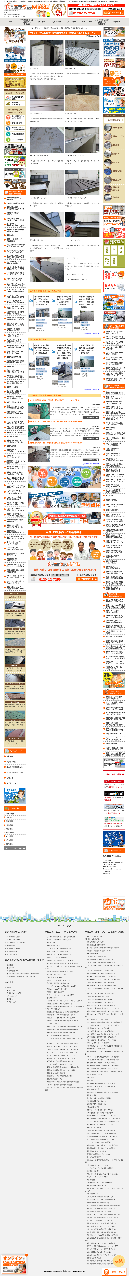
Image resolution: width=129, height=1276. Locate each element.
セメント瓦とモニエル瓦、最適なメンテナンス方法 (103, 1034)
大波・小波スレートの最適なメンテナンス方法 (15, 324)
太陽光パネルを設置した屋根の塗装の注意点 (114, 465)
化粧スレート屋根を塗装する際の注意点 (113, 470)
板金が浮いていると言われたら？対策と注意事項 (115, 647)
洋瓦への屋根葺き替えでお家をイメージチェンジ (15, 478)
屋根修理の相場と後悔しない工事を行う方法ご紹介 (63, 1012)
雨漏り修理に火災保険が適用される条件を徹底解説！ (104, 1264)
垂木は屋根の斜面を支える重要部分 (58, 1035)
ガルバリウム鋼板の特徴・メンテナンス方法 (101, 1130)
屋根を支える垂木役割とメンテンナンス (15, 526)
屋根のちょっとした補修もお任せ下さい (59, 954)
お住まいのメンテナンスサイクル (97, 1165)
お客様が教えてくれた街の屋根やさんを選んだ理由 (23, 974)
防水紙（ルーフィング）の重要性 (97, 1177)
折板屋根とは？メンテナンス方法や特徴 (114, 459)
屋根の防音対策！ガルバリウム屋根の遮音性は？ (115, 379)
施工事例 (41, 22)
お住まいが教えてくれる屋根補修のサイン (114, 418)
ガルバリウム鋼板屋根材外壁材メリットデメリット (115, 374)
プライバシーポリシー (15, 772)
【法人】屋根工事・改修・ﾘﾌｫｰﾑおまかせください (115, 748)
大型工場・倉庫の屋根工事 (55, 992)
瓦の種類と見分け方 (14, 417)
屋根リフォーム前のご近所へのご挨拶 (113, 611)
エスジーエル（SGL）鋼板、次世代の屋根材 (101, 1199)
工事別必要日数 (111, 500)
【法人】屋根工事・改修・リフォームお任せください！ (64, 1001)
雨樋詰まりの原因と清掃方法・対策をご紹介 (61, 1070)
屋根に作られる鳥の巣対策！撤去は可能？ (60, 1076)
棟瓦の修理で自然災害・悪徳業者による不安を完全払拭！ (105, 1071)
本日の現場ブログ (12, 971)
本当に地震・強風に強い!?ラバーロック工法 (101, 1226)
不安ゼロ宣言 (11, 945)
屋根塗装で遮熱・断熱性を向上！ (97, 1104)
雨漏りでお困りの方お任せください (58, 951)
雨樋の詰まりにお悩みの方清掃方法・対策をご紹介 (115, 718)
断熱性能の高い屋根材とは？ (12, 559)
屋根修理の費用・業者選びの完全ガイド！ (15, 208)
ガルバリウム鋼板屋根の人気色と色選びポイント (102, 1002)
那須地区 (9, 821)
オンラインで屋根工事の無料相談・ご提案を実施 (114, 600)
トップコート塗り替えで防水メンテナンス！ (15, 582)
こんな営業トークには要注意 (114, 632)
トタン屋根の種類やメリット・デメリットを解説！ (103, 1025)
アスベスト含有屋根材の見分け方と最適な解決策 (15, 427)
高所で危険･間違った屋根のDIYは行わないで (101, 1139)
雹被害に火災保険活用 (94, 1258)
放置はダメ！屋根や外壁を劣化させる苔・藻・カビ (103, 1217)
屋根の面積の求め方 (14, 357)
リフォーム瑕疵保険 (13, 948)
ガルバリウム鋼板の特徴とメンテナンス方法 (15, 509)
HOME (31, 28)
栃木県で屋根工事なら (15, 767)
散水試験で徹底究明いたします (57, 974)
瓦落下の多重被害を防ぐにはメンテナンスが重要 (114, 520)
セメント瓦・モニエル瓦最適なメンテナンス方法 (15, 307)
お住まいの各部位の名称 (15, 203)
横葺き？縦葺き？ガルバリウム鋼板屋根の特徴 (115, 369)
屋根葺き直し (117, 171)
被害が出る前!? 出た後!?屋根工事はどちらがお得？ (115, 626)
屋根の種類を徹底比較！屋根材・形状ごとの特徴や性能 (104, 1011)
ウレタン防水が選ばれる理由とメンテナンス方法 (15, 268)
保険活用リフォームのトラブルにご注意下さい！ (102, 1208)
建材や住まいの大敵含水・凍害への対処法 (15, 397)
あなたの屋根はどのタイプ (95, 942)
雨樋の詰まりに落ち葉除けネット (57, 1073)
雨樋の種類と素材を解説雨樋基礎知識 (15, 571)
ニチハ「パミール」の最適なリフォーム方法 (101, 962)
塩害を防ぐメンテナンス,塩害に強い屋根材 (16, 462)
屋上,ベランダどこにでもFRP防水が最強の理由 (16, 285)
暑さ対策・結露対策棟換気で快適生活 (99, 1098)
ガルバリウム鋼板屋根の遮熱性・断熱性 (114, 353)
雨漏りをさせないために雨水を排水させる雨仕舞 (15, 407)
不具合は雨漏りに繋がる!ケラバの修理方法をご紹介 (103, 1060)
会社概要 (116, 22)
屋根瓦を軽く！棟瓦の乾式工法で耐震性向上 (114, 536)
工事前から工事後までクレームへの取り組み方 (114, 616)
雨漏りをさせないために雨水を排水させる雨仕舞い (103, 1235)
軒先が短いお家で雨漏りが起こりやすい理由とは (15, 422)
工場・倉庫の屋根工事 (114, 734)
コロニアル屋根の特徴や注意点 (112, 449)
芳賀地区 (9, 817)
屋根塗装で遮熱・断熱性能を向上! (114, 567)
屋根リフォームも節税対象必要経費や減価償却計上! (115, 754)
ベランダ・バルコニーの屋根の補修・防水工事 (61, 986)
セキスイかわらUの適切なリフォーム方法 (100, 959)
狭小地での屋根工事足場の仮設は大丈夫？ (114, 491)
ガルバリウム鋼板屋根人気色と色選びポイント (114, 358)
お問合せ (10, 778)
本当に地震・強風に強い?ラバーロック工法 (16, 352)
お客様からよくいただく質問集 (96, 956)
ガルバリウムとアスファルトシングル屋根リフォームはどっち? (16, 485)
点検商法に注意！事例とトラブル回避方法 (60, 960)
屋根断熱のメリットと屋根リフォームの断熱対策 (15, 565)
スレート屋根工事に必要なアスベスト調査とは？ (15, 576)
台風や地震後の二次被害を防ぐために (114, 531)
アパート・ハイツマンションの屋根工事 (114, 739)
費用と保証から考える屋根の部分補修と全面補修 (62, 1029)
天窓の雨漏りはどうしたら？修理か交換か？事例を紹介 (104, 1046)
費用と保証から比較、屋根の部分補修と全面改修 (115, 413)
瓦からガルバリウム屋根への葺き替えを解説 (114, 343)
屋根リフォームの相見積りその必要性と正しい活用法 (115, 606)
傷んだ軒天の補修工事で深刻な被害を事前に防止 (15, 257)
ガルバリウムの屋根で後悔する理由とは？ (15, 498)
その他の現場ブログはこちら (92, 464)
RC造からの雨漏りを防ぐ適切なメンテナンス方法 (16, 537)
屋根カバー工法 (118, 136)
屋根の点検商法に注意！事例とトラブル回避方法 (114, 642)
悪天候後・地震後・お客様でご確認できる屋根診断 (103, 948)
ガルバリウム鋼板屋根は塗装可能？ (114, 348)
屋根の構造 (11, 235)
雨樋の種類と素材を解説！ (55, 1079)
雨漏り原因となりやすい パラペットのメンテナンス (63, 1046)
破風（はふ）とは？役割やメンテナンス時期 (15, 588)
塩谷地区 (9, 829)
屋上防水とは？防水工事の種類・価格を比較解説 (15, 290)
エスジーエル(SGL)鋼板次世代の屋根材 (15, 503)
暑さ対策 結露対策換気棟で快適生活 (14, 392)
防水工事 (115, 162)
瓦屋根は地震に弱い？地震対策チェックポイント (115, 541)
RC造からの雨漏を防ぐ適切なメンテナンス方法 (102, 1136)
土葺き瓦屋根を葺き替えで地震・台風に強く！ (15, 313)
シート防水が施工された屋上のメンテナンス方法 (15, 273)
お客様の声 (56, 22)
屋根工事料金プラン (53, 945)
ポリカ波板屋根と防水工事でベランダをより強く (115, 713)
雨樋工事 (115, 154)
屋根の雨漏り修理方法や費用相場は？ (15, 531)
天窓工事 (115, 197)
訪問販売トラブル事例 (114, 636)
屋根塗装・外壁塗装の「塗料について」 (99, 951)
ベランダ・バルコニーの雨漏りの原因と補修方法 (15, 296)
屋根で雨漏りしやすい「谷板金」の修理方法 (15, 412)
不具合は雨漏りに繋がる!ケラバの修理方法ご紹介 (16, 245)
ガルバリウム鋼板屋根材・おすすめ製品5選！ (101, 982)
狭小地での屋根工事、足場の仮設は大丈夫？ (101, 973)
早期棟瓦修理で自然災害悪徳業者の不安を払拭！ (15, 318)
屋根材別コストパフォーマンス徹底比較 (15, 450)
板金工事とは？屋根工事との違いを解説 (15, 225)
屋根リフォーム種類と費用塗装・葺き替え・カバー (115, 433)
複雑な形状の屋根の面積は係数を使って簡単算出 (102, 1092)
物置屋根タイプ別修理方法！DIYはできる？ (114, 698)
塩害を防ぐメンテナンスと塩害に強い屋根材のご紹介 (104, 1214)
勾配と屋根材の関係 (14, 402)
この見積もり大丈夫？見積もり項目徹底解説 (114, 621)
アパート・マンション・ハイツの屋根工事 (60, 995)
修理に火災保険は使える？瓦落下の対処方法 (115, 525)
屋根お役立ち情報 (112, 510)
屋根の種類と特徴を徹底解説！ (14, 198)
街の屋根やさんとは (13, 937)
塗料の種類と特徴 (113, 774)
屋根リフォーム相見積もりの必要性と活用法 (61, 1018)
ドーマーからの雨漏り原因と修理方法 (15, 548)
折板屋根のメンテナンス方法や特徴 (98, 1028)
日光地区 (9, 825)
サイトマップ (11, 783)
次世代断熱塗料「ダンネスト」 (111, 562)
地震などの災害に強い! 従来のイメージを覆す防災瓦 (103, 1118)
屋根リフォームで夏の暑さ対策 (57, 989)
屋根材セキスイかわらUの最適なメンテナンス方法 (115, 480)
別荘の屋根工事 (111, 743)
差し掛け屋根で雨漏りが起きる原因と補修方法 (101, 1232)
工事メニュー (87, 22)
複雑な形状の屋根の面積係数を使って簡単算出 (15, 361)
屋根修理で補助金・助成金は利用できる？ (114, 588)
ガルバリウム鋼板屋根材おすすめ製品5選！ (114, 363)
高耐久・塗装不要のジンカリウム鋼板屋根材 (15, 515)
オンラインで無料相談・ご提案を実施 (59, 939)
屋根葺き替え (117, 128)
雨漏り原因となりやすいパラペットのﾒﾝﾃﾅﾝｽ (15, 279)
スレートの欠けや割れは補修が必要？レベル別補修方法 (104, 1022)
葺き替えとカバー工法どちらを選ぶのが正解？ (114, 423)
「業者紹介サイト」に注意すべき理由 (114, 668)
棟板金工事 (116, 180)
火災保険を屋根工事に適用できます (58, 983)
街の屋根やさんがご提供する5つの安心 (27, 22)
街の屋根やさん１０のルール (16, 942)
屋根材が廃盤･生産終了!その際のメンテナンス (15, 473)
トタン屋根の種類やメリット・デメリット (114, 454)
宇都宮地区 (10, 814)
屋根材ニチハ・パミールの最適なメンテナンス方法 (115, 475)
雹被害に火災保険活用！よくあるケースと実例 (114, 583)
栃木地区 (9, 840)
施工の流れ (71, 22)
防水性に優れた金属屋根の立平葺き (98, 1202)
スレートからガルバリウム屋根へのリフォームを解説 (115, 337)
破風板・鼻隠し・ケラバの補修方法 (98, 1043)
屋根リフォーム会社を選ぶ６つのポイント (115, 505)
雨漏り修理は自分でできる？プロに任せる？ (15, 219)
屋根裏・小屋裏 (12, 387)
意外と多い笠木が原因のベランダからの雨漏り (15, 251)
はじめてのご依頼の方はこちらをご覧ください (61, 937)
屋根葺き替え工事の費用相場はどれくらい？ (114, 407)
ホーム (11, 22)
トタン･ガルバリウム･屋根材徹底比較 (15, 492)
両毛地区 (9, 844)
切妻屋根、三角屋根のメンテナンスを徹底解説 (15, 376)
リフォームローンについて (55, 1023)
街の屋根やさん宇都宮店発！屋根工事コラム (21, 977)
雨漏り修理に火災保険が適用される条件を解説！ (114, 577)
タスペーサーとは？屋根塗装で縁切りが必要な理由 (103, 1057)
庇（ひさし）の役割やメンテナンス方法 (15, 543)
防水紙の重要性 (12, 436)
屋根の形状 (11, 366)
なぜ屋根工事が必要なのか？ (114, 392)
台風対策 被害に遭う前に (55, 977)
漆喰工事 (115, 145)
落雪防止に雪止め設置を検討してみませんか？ (61, 1058)
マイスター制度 (12, 954)
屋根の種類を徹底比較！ (110, 428)
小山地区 (9, 836)
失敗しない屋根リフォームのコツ (114, 397)
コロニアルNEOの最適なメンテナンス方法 (114, 485)
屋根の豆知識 (11, 446)
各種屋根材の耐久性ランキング (96, 1185)
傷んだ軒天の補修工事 (94, 1157)
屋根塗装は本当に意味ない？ (13, 213)
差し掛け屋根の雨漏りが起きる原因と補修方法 (15, 382)
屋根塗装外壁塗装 (115, 188)
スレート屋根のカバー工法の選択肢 (115, 439)
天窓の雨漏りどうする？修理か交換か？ (15, 554)
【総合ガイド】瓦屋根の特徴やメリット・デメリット (104, 1008)
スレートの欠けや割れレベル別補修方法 (114, 444)
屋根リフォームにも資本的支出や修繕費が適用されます (64, 1026)
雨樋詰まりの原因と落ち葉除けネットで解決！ (115, 724)
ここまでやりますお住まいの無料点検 (102, 22)
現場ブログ (38, 28)
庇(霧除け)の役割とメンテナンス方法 (13, 329)
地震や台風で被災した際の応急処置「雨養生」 (15, 346)
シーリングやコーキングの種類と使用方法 (15, 335)
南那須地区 (10, 832)
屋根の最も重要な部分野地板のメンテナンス (15, 441)
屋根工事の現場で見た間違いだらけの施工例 (114, 551)
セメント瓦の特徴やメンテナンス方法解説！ (15, 301)
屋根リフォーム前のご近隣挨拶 (57, 957)
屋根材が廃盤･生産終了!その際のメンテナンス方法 (103, 1065)
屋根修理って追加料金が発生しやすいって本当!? (114, 652)
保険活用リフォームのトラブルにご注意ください (115, 662)
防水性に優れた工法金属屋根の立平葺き (14, 341)
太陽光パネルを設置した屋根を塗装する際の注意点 (63, 1082)
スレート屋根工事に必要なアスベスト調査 (100, 1124)
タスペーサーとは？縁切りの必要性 (14, 262)
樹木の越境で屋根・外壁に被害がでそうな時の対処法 (115, 657)
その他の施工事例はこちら (92, 333)
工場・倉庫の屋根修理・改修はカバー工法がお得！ (115, 708)
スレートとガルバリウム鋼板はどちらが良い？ (114, 332)
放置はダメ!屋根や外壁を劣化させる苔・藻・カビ (16, 467)
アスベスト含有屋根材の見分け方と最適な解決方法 (103, 1121)
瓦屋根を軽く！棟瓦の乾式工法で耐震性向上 (101, 1113)
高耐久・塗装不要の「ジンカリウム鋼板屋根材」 (102, 1133)
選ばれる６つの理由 (13, 939)
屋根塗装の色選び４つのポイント (112, 557)
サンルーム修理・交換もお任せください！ (114, 703)
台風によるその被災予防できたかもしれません (115, 515)
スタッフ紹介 (11, 762)
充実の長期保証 (12, 951)
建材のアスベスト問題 (15, 432)
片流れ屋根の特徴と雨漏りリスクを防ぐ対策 (15, 371)
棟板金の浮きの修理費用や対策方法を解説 (15, 230)
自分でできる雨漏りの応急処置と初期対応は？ (114, 572)
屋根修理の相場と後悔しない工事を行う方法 (114, 402)
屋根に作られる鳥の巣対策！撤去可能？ (114, 729)
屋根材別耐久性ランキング (13, 456)
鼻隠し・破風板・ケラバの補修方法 (15, 240)
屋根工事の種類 (114, 120)
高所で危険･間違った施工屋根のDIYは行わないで (16, 520)
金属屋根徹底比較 (92, 1194)
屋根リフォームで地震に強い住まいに (59, 980)
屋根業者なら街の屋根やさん (16, 993)
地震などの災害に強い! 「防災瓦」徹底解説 (114, 546)
